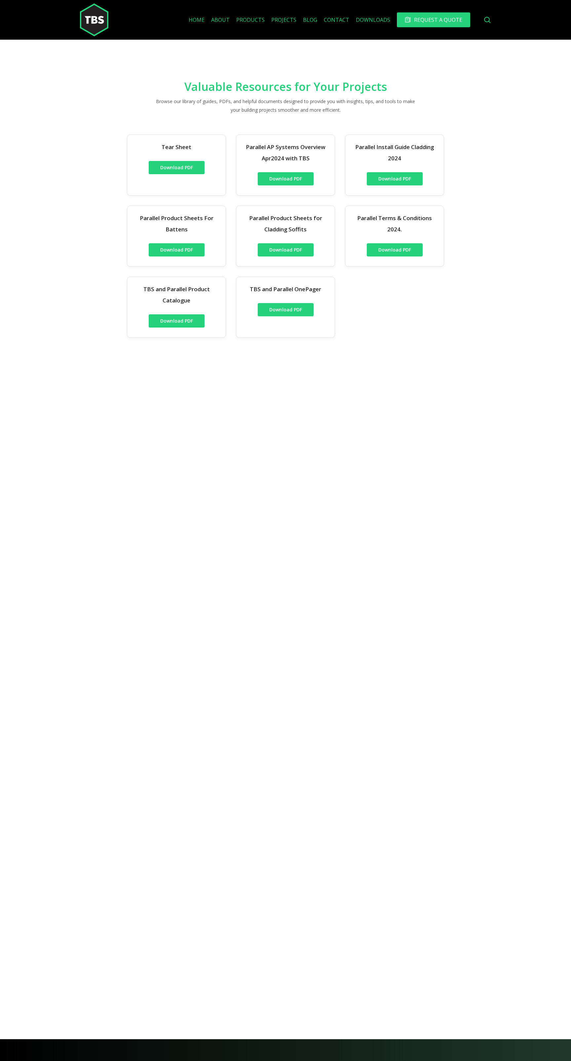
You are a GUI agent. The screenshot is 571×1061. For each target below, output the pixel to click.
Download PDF (176, 167)
